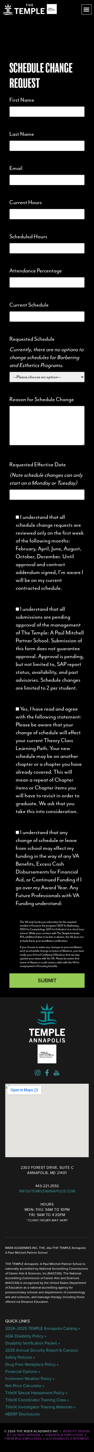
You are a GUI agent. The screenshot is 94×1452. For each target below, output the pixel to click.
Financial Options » (22, 1371)
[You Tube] (56, 1072)
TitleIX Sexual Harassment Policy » (36, 1393)
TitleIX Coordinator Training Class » (37, 1400)
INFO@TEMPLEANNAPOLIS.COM (47, 1191)
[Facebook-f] (47, 1072)
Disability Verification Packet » (32, 1343)
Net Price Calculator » (24, 1385)
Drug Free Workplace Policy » (31, 1364)
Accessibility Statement (67, 1438)
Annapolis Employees (64, 1435)
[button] (86, 9)
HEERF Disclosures (22, 1414)
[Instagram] (37, 1072)
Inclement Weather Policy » (30, 1378)
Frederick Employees (23, 1438)
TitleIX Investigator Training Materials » (40, 1407)
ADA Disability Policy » (25, 1336)
